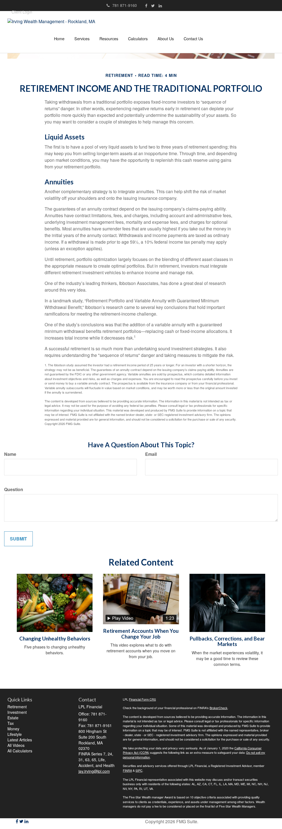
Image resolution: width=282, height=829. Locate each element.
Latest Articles (19, 739)
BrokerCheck (218, 708)
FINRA (127, 770)
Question (13, 489)
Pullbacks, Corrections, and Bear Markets (227, 641)
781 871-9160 (124, 5)
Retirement (17, 706)
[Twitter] (153, 5)
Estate (12, 717)
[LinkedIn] (160, 5)
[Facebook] (146, 5)
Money (13, 728)
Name (10, 454)
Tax (10, 723)
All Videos (16, 745)
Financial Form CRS (142, 699)
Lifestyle (14, 734)
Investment (17, 712)
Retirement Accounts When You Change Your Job (141, 634)
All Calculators (19, 750)
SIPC (138, 770)
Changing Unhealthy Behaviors (54, 639)
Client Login (22, 12)
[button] (81, 38)
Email (151, 454)
